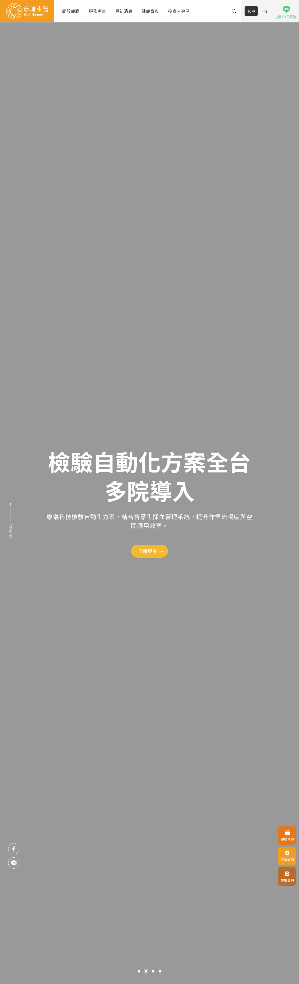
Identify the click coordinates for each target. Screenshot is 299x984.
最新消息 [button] (124, 11)
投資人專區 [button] (179, 11)
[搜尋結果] (234, 11)
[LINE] (13, 863)
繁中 (251, 11)
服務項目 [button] (97, 11)
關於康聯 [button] (71, 11)
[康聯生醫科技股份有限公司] (27, 11)
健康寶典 (150, 11)
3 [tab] (153, 971)
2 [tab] (146, 971)
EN (264, 11)
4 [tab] (160, 971)
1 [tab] (139, 971)
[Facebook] (13, 848)
